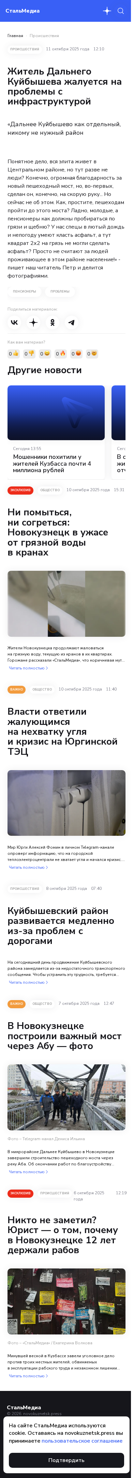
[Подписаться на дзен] (107, 11)
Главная (15, 35)
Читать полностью (27, 668)
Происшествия (44, 35)
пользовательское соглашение (82, 1441)
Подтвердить (66, 1460)
